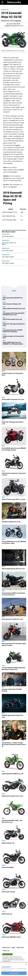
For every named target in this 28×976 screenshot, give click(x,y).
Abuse (13, 947)
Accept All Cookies (14, 973)
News (4, 296)
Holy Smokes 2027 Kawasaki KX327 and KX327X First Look (13, 314)
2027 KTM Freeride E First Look (12, 319)
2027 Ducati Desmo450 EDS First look (13, 298)
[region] (14, 969)
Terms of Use (20, 947)
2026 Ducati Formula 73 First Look (12, 796)
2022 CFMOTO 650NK (8, 257)
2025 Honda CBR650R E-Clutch (11, 937)
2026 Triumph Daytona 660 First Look (13, 568)
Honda (3, 840)
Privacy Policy (6, 947)
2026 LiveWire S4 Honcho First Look (14, 308)
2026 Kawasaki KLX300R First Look (12, 773)
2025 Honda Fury (7, 914)
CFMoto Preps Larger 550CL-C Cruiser (14, 499)
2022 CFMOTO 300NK (8, 263)
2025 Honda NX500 (8, 867)
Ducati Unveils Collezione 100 (12, 304)
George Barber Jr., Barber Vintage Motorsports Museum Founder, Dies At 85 (14, 744)
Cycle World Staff (14, 24)
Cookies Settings (7, 954)
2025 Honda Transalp (8, 892)
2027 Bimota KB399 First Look (11, 522)
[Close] (26, 964)
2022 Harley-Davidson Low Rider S (9, 243)
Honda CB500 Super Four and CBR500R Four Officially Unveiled (13, 343)
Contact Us (5, 950)
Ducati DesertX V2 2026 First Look (12, 619)
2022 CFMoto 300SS (7, 250)
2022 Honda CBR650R (8, 236)
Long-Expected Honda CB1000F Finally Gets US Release (12, 330)
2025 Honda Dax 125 (8, 843)
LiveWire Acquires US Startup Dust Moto (13, 337)
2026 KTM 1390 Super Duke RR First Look (14, 324)
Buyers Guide (5, 9)
